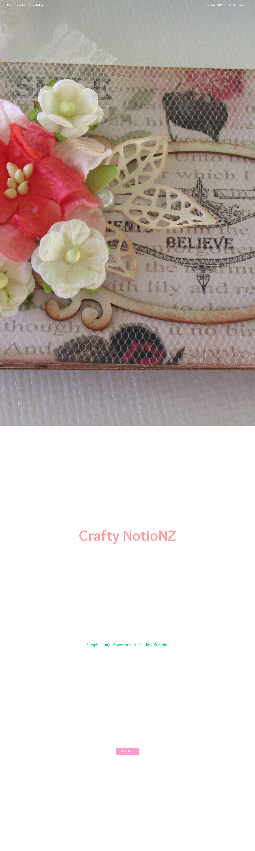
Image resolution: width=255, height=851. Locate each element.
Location (21, 5)
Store (9, 5)
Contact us (37, 5)
